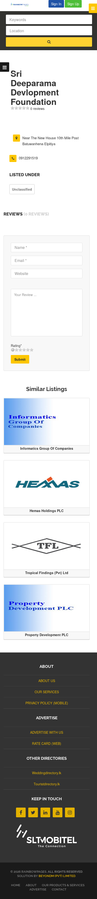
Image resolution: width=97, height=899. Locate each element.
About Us (46, 680)
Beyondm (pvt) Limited (57, 876)
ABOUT (31, 885)
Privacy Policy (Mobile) (46, 703)
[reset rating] (13, 350)
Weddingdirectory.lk (46, 772)
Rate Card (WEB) (46, 743)
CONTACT (59, 889)
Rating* (16, 345)
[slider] (20, 108)
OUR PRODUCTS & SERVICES (63, 885)
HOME (15, 885)
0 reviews (37, 108)
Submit (20, 359)
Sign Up (73, 3)
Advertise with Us (46, 732)
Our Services (47, 691)
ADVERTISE (37, 889)
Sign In (56, 3)
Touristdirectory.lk (47, 784)
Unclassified (22, 189)
